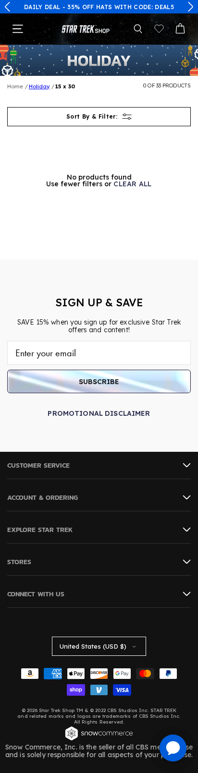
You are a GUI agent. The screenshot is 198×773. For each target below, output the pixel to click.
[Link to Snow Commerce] (99, 739)
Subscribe (99, 381)
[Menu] (17, 28)
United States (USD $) (93, 646)
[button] (7, 6)
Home (15, 86)
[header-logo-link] (86, 29)
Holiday (39, 86)
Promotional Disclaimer (99, 413)
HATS (104, 7)
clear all (132, 184)
